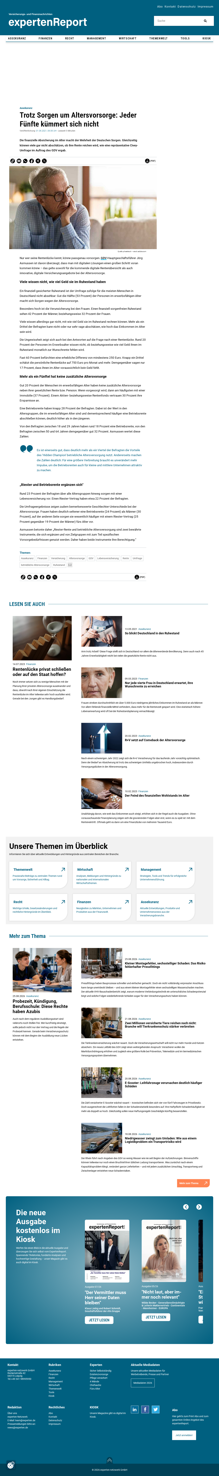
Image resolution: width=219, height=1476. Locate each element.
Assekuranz (26, 108)
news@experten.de (18, 1427)
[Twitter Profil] (155, 1409)
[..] (70, 564)
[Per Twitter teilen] (44, 161)
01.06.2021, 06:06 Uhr (46, 131)
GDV (104, 258)
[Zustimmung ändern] (11, 1465)
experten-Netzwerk (18, 1416)
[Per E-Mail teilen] (12, 161)
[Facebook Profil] (145, 1409)
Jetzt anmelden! (184, 1435)
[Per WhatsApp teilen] (25, 161)
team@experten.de (25, 1420)
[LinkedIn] (135, 1409)
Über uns (12, 1413)
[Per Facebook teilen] (31, 161)
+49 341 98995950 (21, 1379)
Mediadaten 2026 (142, 1382)
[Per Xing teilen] (38, 161)
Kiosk (93, 1416)
